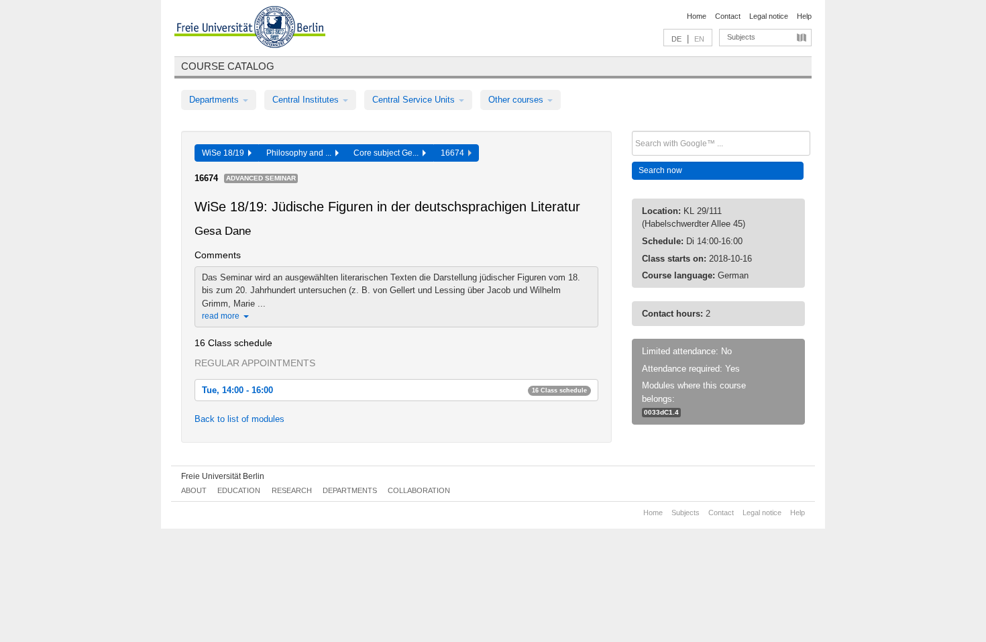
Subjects (741, 37)
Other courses (517, 100)
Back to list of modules (239, 419)
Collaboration (419, 490)
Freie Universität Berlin (222, 476)
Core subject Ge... (388, 153)
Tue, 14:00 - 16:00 (394, 390)
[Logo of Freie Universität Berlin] (249, 29)
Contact (728, 16)
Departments (215, 100)
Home (696, 16)
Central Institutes (306, 100)
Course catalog (227, 66)
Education (238, 490)
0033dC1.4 (661, 412)
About (194, 490)
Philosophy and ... (300, 153)
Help (804, 16)
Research (292, 490)
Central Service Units (414, 100)
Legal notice (768, 16)
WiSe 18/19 (225, 153)
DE (676, 39)
